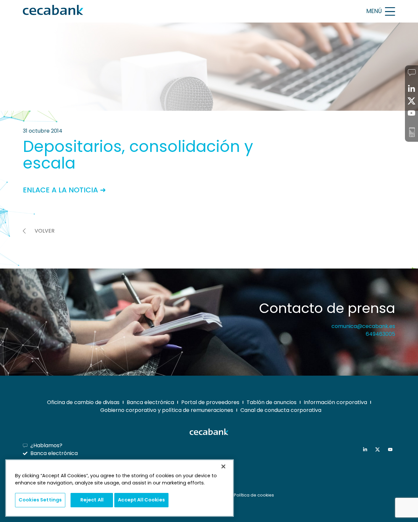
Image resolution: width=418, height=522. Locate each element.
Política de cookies (254, 495)
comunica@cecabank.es (363, 326)
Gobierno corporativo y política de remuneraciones (166, 410)
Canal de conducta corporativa (280, 410)
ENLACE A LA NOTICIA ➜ (64, 190)
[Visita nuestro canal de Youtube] (391, 449)
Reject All (92, 500)
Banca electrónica (150, 402)
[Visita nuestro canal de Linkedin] (366, 449)
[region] (119, 488)
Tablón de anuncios (272, 402)
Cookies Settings (40, 500)
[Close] (223, 466)
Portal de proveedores (210, 402)
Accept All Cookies (141, 500)
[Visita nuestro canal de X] (379, 449)
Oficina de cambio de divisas (83, 402)
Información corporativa (335, 402)
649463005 (380, 334)
